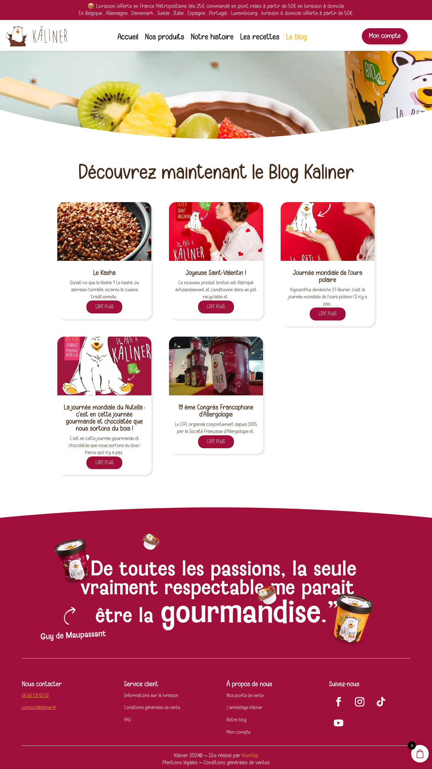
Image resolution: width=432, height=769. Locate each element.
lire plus (104, 306)
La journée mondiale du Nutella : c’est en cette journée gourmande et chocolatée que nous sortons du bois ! (104, 418)
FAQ (127, 720)
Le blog (296, 38)
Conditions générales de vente (152, 707)
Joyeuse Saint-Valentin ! (216, 273)
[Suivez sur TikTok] (380, 701)
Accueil (128, 38)
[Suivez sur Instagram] (359, 701)
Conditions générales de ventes (236, 762)
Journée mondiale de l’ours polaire (327, 276)
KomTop (250, 755)
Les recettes (259, 38)
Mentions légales (180, 762)
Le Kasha (104, 273)
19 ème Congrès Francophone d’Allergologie (215, 411)
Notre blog (237, 720)
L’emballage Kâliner (244, 707)
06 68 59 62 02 (35, 695)
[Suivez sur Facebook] (338, 701)
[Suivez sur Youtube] (338, 722)
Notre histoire (212, 38)
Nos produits (164, 38)
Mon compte (385, 36)
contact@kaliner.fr (39, 707)
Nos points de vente (245, 695)
